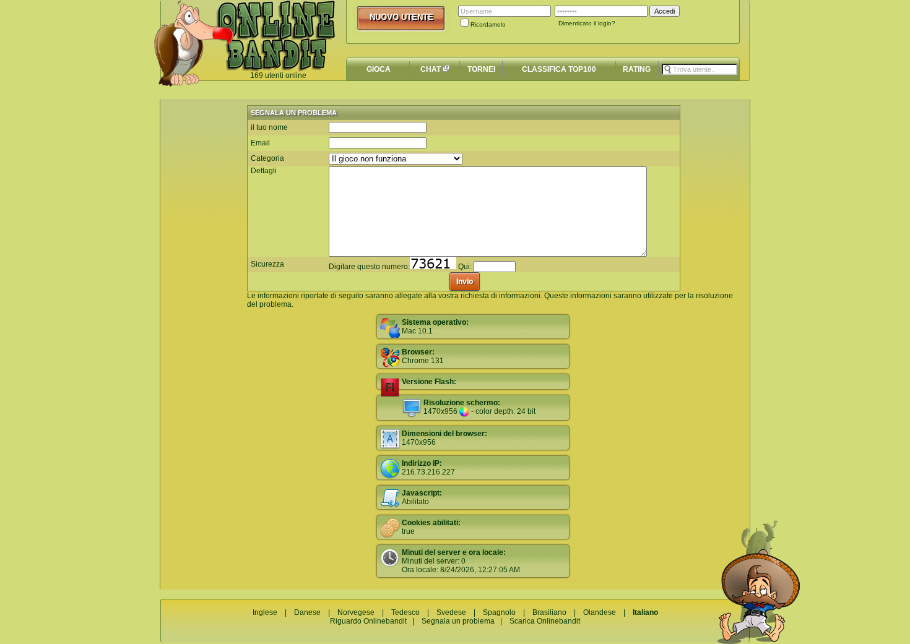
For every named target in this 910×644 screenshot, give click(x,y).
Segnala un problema (458, 621)
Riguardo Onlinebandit (368, 621)
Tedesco (405, 612)
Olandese (599, 612)
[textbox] (699, 69)
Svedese (451, 612)
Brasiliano (549, 612)
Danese (307, 612)
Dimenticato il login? (586, 23)
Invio (464, 281)
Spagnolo (499, 612)
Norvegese (356, 612)
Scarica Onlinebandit (544, 621)
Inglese (265, 612)
